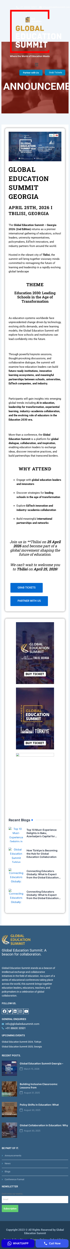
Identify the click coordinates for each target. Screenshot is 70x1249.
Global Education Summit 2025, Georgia (22, 1046)
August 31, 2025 (32, 1093)
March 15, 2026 (31, 1069)
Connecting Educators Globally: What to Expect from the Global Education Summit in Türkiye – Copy (43, 875)
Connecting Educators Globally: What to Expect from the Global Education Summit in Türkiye (43, 896)
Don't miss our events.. (13, 1194)
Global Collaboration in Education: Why (44, 1125)
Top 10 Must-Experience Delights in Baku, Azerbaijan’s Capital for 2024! (42, 834)
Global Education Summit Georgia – (41, 1063)
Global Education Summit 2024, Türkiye (21, 1041)
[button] (36, 64)
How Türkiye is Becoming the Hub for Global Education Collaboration (42, 853)
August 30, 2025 (32, 1110)
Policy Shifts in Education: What (39, 1104)
